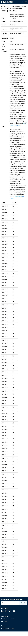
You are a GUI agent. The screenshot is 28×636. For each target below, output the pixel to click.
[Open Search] (23, 2)
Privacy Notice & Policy (7, 628)
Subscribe (23, 603)
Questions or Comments (8, 619)
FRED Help (4, 621)
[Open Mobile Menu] (26, 2)
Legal (2, 626)
